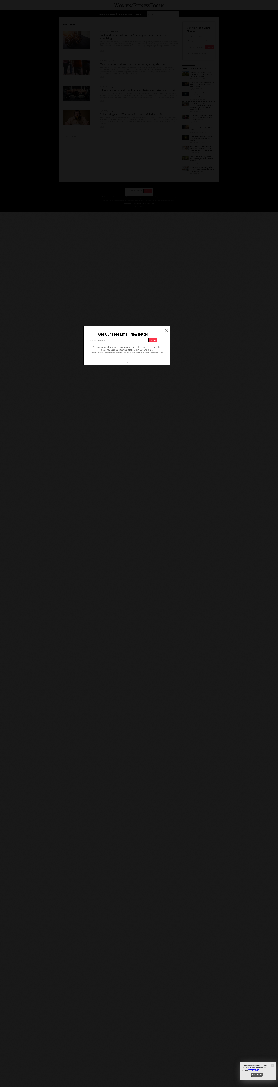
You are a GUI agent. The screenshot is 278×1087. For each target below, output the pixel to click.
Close (127, 362)
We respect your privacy (115, 352)
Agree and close (257, 1074)
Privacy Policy (253, 1070)
